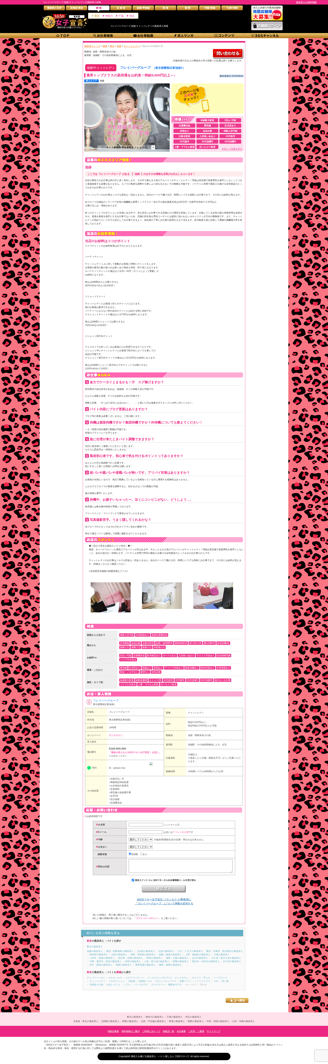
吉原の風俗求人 (119, 954)
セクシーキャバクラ (166, 981)
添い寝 (225, 981)
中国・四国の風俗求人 (218, 1021)
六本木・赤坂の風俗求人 (102, 958)
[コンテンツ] (224, 35)
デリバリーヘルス (96, 977)
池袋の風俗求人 (95, 951)
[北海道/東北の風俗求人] (76, 9)
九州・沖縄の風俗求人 (243, 1021)
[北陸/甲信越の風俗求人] (143, 9)
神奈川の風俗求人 (155, 1017)
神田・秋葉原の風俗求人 (143, 954)
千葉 (121, 15)
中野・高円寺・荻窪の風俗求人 (105, 961)
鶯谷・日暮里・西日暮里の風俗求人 (224, 951)
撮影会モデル (175, 984)
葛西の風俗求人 (124, 964)
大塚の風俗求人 (222, 954)
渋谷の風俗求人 (166, 951)
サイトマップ (213, 1031)
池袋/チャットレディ (101, 67)
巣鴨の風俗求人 (181, 961)
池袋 (102, 80)
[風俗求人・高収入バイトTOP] (54, 9)
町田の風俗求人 (154, 958)
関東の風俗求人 (130, 1021)
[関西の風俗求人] (187, 9)
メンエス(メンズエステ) (159, 977)
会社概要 (181, 1031)
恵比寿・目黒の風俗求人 (130, 958)
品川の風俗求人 (200, 958)
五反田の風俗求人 (146, 951)
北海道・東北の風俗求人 (85, 1021)
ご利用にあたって (151, 1031)
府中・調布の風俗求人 (101, 964)
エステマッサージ (134, 977)
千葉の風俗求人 (175, 1017)
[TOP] (63, 35)
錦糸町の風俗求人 (99, 954)
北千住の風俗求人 (232, 961)
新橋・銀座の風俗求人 (170, 954)
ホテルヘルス (115, 977)
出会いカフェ (113, 984)
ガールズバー (158, 984)
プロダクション (117, 981)
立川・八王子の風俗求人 (190, 951)
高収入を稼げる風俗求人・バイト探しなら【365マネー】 (160, 1056)
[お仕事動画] (143, 35)
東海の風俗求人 (177, 1021)
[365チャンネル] (265, 35)
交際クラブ (185, 981)
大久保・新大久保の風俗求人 (226, 958)
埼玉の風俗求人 (193, 1017)
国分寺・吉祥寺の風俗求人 (205, 961)
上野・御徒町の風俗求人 (197, 954)
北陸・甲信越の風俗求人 (153, 1021)
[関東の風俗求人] (99, 9)
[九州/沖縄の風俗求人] (232, 9)
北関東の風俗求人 (110, 1021)
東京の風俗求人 (95, 946)
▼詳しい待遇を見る (232, 149)
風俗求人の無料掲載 (306, 2)
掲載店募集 (113, 1031)
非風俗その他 (96, 984)
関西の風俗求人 (196, 1021)
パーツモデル (141, 984)
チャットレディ (196, 712)
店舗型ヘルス (145, 981)
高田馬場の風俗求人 (145, 964)
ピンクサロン (181, 977)
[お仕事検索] (103, 35)
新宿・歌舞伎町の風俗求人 (119, 951)
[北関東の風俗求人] (121, 9)
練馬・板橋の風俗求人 (170, 964)
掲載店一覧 (168, 1031)
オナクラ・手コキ (201, 977)
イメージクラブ (202, 981)
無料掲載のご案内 (130, 1031)
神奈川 (109, 15)
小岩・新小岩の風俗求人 (156, 961)
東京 (97, 15)
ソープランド (220, 977)
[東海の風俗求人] (165, 9)
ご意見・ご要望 (196, 1031)
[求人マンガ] (184, 35)
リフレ (127, 984)
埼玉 (131, 15)
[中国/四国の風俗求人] (210, 9)
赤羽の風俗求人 (133, 961)
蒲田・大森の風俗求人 (177, 958)
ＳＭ (216, 981)
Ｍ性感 (131, 981)
